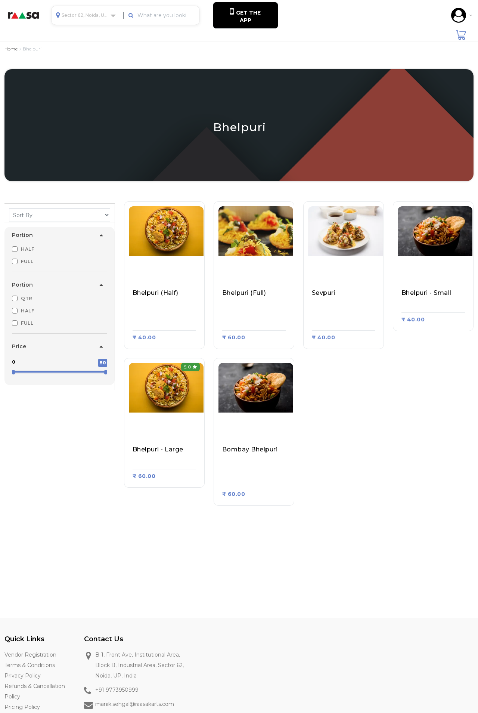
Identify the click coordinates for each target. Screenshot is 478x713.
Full (27, 261)
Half (27, 249)
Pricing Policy (22, 707)
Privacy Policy (22, 675)
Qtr (26, 298)
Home (11, 49)
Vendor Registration (30, 654)
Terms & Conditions (29, 665)
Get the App (248, 16)
